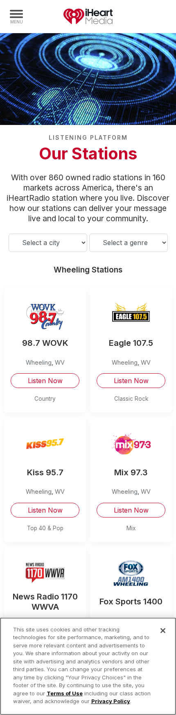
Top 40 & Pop (45, 528)
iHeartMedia (88, 16)
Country (45, 398)
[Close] (163, 631)
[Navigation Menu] (16, 16)
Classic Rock (131, 398)
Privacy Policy (110, 701)
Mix (130, 528)
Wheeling (39, 362)
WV (60, 362)
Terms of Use (65, 693)
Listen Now (45, 381)
